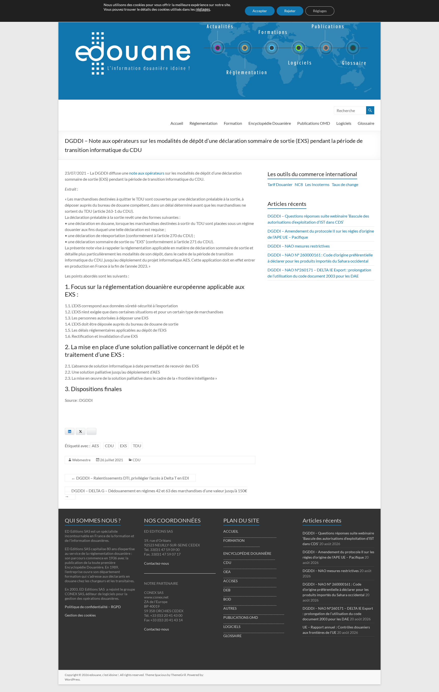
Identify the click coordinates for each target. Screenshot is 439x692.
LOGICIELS (231, 626)
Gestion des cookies (80, 615)
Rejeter (290, 11)
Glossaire (366, 123)
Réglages (320, 11)
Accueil (176, 123)
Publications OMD (313, 123)
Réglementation (203, 123)
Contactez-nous (156, 563)
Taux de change (345, 184)
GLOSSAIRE (232, 636)
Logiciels (343, 123)
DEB (226, 590)
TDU (137, 445)
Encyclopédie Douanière (269, 123)
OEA (227, 572)
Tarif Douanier (280, 184)
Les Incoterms (317, 184)
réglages (203, 9)
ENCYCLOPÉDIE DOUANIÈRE (247, 553)
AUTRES (230, 608)
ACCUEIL (230, 531)
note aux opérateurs (146, 173)
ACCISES (230, 581)
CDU (109, 445)
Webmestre (81, 460)
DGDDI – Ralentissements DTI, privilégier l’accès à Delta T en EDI (130, 477)
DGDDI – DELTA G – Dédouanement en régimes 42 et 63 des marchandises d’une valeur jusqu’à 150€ (156, 493)
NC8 (299, 184)
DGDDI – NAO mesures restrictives (299, 245)
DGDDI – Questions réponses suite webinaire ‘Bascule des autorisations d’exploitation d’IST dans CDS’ (338, 538)
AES (95, 445)
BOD (227, 599)
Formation (233, 123)
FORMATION (234, 540)
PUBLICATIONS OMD (240, 617)
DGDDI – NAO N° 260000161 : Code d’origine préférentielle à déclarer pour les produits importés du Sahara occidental (336, 589)
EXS (123, 445)
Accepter (260, 11)
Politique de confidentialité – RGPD (93, 607)
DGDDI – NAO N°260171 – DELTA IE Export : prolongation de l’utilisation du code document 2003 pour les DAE (338, 613)
